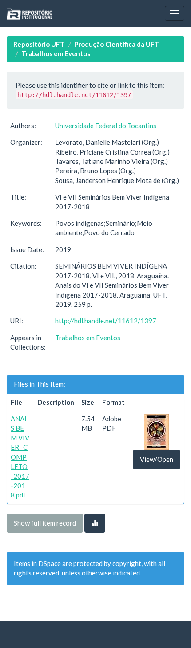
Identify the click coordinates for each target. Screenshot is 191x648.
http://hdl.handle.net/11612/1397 (105, 321)
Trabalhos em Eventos (55, 53)
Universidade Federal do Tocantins (105, 126)
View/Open (156, 459)
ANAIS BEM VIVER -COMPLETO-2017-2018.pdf (20, 457)
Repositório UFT (39, 44)
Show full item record (45, 523)
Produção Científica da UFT (116, 44)
